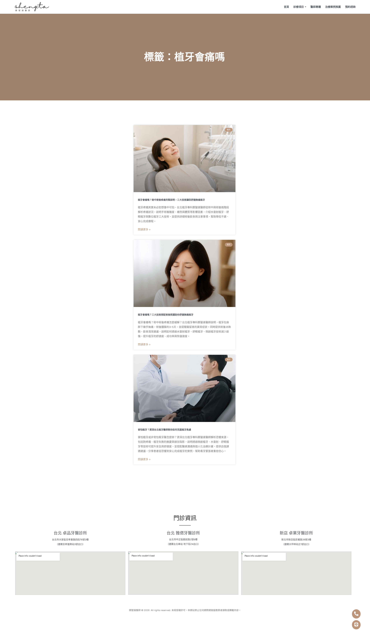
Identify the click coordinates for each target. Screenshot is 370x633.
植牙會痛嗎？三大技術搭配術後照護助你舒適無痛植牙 (165, 314)
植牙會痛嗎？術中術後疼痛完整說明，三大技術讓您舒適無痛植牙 (171, 199)
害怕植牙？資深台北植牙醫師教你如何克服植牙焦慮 (164, 429)
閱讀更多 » (144, 229)
